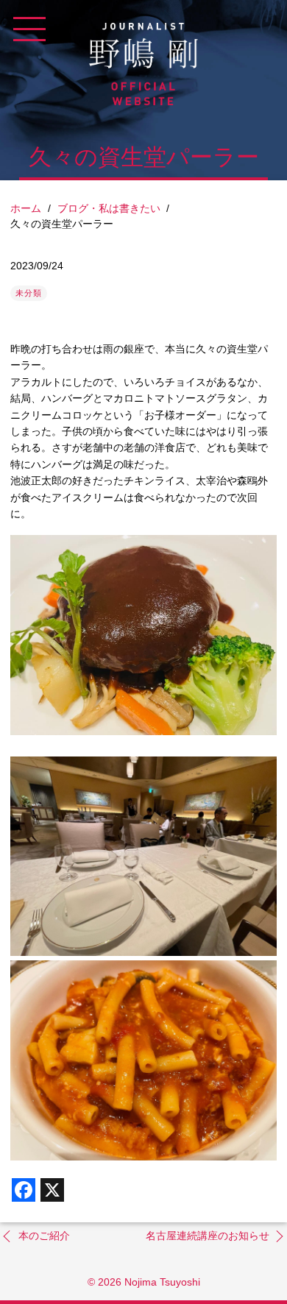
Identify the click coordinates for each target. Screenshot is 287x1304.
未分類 (28, 292)
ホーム (25, 208)
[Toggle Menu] (29, 29)
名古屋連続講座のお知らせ (207, 1235)
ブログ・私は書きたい (108, 208)
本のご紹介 (44, 1235)
